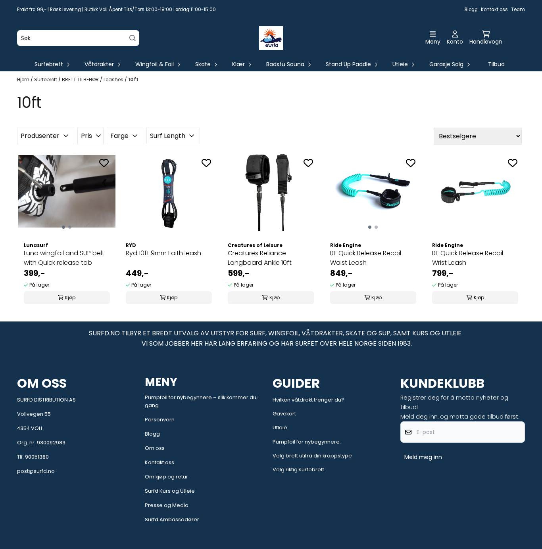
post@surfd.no (36, 471)
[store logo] (271, 38)
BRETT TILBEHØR (81, 79)
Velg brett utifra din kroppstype (312, 455)
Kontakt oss (494, 9)
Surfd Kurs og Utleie (170, 491)
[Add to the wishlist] (104, 163)
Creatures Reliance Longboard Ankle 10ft (260, 258)
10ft (133, 79)
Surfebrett (46, 79)
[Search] (133, 38)
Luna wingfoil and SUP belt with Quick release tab (64, 258)
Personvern (160, 419)
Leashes (114, 79)
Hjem (24, 79)
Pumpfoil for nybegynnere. (307, 441)
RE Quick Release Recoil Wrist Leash (467, 258)
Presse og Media (166, 505)
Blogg (471, 9)
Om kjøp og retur (166, 476)
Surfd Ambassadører (172, 519)
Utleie (280, 427)
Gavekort (284, 413)
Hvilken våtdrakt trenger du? (308, 399)
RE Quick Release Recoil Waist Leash (365, 258)
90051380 (37, 456)
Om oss (155, 448)
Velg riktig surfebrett (298, 469)
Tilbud (496, 64)
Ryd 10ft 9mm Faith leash (163, 253)
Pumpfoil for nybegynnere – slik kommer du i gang (202, 401)
